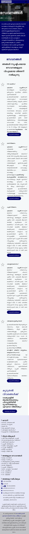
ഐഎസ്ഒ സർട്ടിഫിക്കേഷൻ (10, 431)
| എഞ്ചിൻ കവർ (21, 506)
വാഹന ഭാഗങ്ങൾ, (20, 527)
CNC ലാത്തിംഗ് (6, 472)
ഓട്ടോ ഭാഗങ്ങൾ (7, 449)
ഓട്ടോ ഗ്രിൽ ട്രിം (7, 451)
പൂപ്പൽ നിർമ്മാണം (7, 447)
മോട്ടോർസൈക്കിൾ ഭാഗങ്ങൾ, (10, 530)
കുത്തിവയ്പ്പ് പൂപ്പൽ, (9, 520)
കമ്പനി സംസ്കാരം (7, 424)
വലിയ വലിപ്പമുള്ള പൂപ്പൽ (9, 445)
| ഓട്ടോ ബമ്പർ (15, 508)
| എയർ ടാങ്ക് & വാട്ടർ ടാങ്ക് (9, 504)
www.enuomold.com (8, 490)
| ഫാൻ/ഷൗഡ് (21, 504)
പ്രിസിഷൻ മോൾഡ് (8, 442)
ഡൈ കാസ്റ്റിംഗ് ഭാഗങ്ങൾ (9, 469)
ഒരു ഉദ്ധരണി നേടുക (8, 428)
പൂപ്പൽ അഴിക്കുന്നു (7, 443)
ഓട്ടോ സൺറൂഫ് (7, 459)
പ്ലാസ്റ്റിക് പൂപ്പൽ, (20, 520)
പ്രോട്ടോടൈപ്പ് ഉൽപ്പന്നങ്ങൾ (10, 461)
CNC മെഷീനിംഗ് (7, 470)
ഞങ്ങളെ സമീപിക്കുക (10, 411)
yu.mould (5, 483)
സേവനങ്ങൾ (9, 18)
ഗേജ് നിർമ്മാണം (7, 465)
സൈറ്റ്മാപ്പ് (18, 518)
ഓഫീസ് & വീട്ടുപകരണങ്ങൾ (10, 463)
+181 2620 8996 (7, 481)
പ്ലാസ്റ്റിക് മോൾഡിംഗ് (8, 429)
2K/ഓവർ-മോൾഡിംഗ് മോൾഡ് (11, 440)
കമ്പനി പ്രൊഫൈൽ (8, 422)
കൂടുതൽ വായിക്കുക (14, 134)
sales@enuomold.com (9, 488)
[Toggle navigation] (26, 2)
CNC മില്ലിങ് (6, 474)
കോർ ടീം (4, 426)
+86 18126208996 (10, 486)
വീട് (1, 18)
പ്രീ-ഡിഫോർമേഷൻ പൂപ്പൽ (10, 438)
